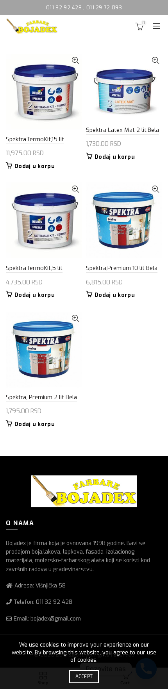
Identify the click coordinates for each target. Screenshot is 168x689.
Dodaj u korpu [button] (34, 166)
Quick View (75, 60)
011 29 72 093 (104, 7)
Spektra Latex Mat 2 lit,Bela (122, 130)
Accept (84, 676)
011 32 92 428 (64, 7)
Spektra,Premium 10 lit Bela (121, 268)
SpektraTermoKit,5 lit (34, 268)
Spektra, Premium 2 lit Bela (41, 397)
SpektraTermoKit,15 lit (35, 139)
